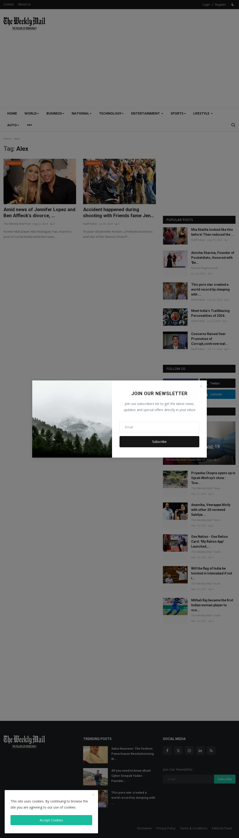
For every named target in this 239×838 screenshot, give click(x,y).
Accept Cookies (51, 820)
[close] (93, 795)
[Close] (201, 386)
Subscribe (159, 441)
